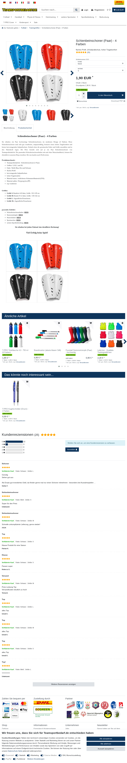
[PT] (34, 2)
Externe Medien (50, 755)
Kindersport (24, 22)
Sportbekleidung (88, 17)
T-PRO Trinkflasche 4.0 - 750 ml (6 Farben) (15, 351)
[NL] (28, 2)
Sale (35, 22)
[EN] (10, 2)
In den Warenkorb (105, 95)
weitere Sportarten (68, 17)
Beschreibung (9, 128)
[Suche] (76, 10)
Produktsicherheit (25, 128)
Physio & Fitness (34, 17)
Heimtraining (51, 17)
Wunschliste (82, 101)
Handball (18, 17)
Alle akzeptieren (106, 739)
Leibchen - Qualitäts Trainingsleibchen (105, 351)
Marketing (35, 755)
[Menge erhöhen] (83, 93)
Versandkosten (94, 107)
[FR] (16, 2)
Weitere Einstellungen (35, 759)
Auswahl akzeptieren (106, 749)
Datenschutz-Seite (15, 751)
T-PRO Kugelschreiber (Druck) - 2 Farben (15, 410)
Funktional (21, 759)
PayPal (8, 759)
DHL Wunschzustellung (72, 755)
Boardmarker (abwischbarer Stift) (47, 350)
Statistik (22, 755)
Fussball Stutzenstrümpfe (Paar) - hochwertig (79, 351)
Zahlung (5, 729)
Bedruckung (104, 17)
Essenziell (10, 755)
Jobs (67, 729)
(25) (88, 52)
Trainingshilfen (34, 28)
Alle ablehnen (105, 744)
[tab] (9, 128)
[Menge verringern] (83, 97)
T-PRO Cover (9, 22)
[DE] (4, 2)
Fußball (6, 17)
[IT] (22, 2)
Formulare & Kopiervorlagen (45, 729)
